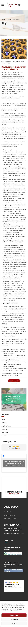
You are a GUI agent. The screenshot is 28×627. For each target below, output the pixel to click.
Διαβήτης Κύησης (6, 426)
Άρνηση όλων (14, 619)
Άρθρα (4, 63)
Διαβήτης (4, 422)
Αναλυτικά (15, 611)
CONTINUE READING (14, 380)
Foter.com (9, 375)
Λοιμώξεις (4, 429)
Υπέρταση (4, 436)
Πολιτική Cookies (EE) (10, 519)
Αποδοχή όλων (14, 615)
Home (3, 19)
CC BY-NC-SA (15, 375)
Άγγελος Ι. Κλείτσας (18, 61)
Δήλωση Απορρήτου (9, 515)
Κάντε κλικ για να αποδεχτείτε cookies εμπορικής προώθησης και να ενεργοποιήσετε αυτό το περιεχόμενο (14, 463)
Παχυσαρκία (4, 432)
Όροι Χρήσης (7, 511)
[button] (14, 447)
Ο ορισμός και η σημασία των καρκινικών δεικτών (13, 68)
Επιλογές (14, 623)
